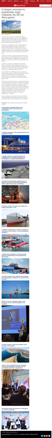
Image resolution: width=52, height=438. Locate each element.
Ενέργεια (3, 104)
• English (26, 3)
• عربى (21, 1)
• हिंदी (38, 1)
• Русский (48, 1)
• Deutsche (15, 1)
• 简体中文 (3, 1)
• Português (32, 1)
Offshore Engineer (34, 434)
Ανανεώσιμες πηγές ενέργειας (21, 102)
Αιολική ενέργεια (11, 102)
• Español (9, 1)
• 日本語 (26, 1)
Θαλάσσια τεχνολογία (24, 434)
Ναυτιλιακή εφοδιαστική (7, 434)
